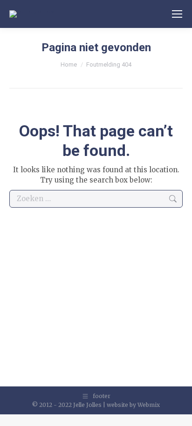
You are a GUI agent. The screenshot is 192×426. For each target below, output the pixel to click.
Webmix (148, 404)
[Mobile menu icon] (177, 14)
